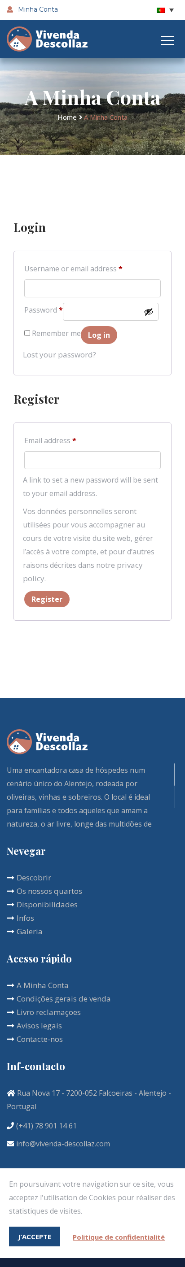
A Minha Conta (43, 985)
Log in (99, 335)
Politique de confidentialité (119, 1236)
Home (67, 117)
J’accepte (34, 1236)
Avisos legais (39, 1025)
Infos (25, 918)
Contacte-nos (40, 1039)
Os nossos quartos (49, 891)
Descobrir (34, 877)
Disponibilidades (47, 904)
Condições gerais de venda (64, 998)
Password (43, 310)
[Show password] (149, 312)
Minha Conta (37, 9)
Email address (50, 440)
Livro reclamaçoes (49, 1012)
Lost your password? (59, 354)
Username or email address (73, 268)
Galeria (30, 931)
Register (46, 599)
